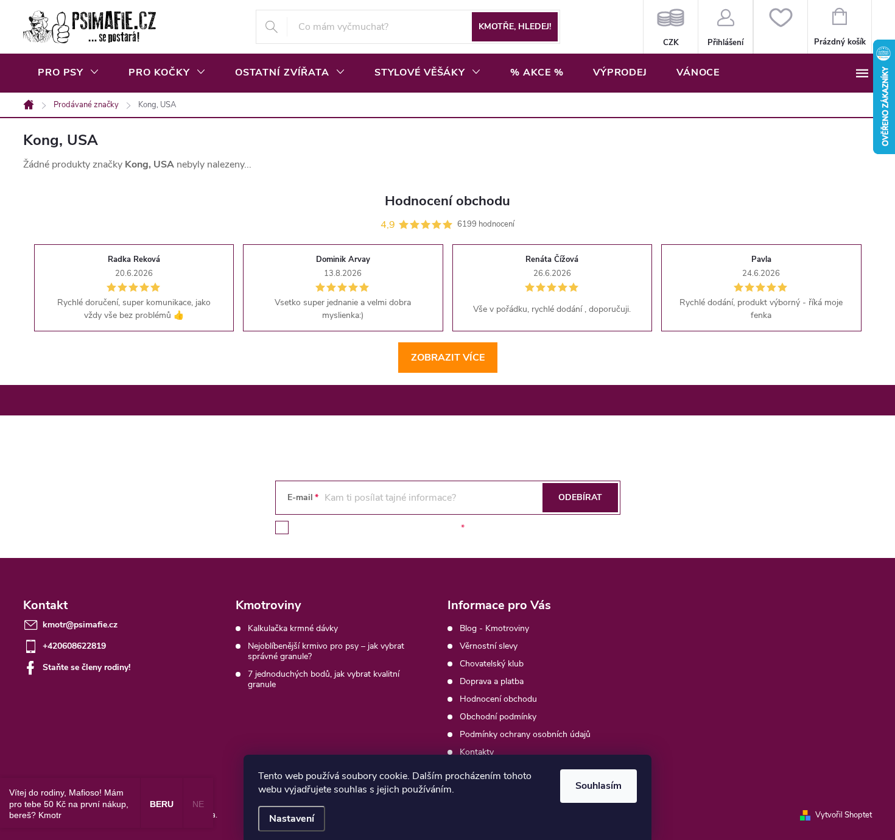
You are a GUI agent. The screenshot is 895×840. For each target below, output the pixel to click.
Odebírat (580, 497)
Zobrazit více (448, 357)
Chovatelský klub (492, 663)
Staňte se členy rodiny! (86, 667)
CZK (671, 27)
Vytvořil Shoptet (843, 815)
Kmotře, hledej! (515, 26)
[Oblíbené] (780, 27)
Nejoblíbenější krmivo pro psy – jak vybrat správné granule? (326, 651)
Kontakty (477, 752)
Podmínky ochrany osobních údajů (525, 734)
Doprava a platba (492, 681)
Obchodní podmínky (498, 716)
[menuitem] (68, 72)
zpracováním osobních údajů (403, 528)
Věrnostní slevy (489, 646)
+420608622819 (74, 646)
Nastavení (291, 818)
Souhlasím (598, 785)
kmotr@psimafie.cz (80, 624)
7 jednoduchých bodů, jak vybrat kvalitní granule (323, 679)
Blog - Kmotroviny (494, 628)
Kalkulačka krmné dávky (293, 628)
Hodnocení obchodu (498, 699)
